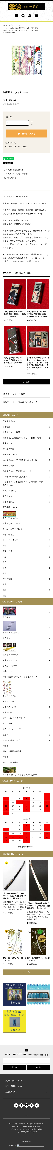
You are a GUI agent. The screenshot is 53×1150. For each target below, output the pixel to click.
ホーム (5, 25)
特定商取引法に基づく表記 (16, 146)
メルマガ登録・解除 (34, 1129)
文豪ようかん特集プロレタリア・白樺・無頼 (24, 28)
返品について (10, 143)
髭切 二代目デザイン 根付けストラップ (14, 959)
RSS (29, 1132)
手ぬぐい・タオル (15, 25)
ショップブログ (21, 1132)
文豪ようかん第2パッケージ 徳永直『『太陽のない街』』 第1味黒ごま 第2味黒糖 (15, 360)
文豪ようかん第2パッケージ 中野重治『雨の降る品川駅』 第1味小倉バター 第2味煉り (38, 314)
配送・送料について (36, 1124)
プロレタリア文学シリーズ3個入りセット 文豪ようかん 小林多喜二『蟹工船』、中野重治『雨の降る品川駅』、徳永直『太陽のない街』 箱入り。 (38, 364)
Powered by (12, 1145)
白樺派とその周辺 (10, 32)
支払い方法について (21, 1124)
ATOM (35, 1132)
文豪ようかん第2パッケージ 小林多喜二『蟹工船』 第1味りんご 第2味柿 (15, 314)
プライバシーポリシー (18, 1129)
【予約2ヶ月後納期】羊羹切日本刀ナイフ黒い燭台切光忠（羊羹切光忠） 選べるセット (14, 895)
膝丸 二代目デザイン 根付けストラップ (38, 959)
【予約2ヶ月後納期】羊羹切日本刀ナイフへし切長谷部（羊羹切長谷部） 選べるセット (38, 905)
